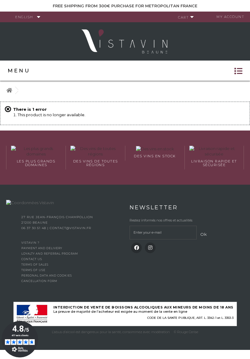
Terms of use (33, 270)
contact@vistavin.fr (70, 228)
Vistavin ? (30, 242)
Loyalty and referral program (49, 253)
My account (230, 17)
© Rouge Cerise (186, 332)
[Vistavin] (125, 40)
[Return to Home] (9, 90)
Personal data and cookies (46, 275)
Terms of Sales (34, 264)
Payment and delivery (41, 248)
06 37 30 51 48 (34, 228)
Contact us (31, 259)
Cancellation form (39, 281)
